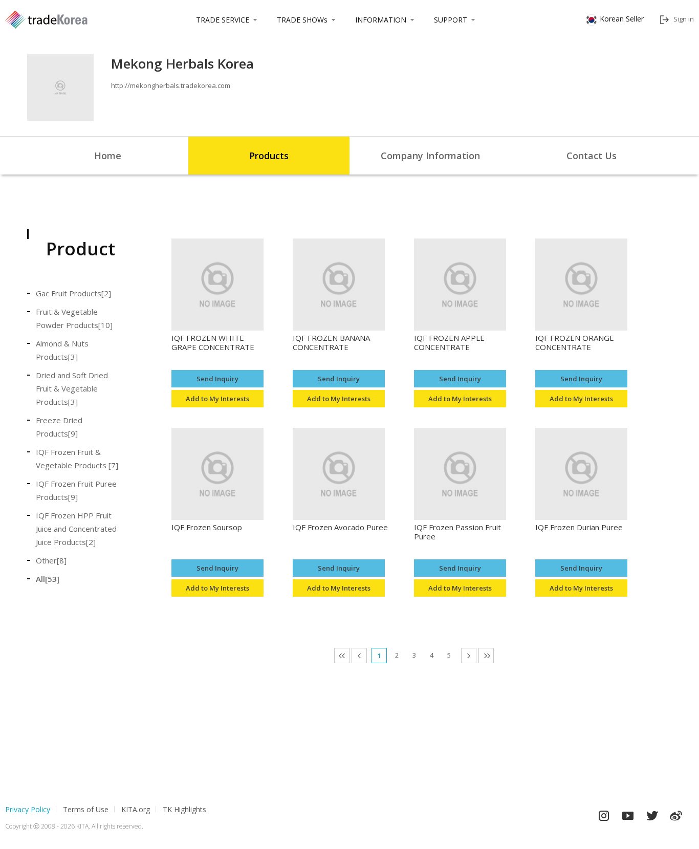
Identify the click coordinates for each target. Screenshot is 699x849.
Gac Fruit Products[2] (73, 293)
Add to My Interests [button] (217, 398)
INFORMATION (380, 20)
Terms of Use (85, 809)
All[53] (47, 579)
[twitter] (652, 813)
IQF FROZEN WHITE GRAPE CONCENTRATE (212, 342)
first (349, 655)
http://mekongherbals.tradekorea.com (170, 85)
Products (269, 155)
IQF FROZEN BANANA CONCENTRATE (331, 342)
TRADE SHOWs (302, 20)
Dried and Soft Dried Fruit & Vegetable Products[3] (72, 388)
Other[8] (51, 560)
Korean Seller (622, 19)
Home (107, 155)
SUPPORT (450, 20)
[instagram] (603, 813)
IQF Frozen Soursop (206, 527)
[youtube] (628, 813)
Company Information (430, 155)
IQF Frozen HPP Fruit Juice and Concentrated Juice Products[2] (76, 528)
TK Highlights (184, 809)
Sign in (683, 19)
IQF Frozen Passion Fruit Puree (457, 532)
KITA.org (135, 809)
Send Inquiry (217, 378)
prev (366, 655)
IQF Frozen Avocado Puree (340, 527)
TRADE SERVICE (222, 20)
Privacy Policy (27, 809)
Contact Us (591, 155)
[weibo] (676, 813)
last (493, 655)
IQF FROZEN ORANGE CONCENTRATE (574, 342)
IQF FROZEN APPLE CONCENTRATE (449, 342)
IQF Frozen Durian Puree (579, 527)
